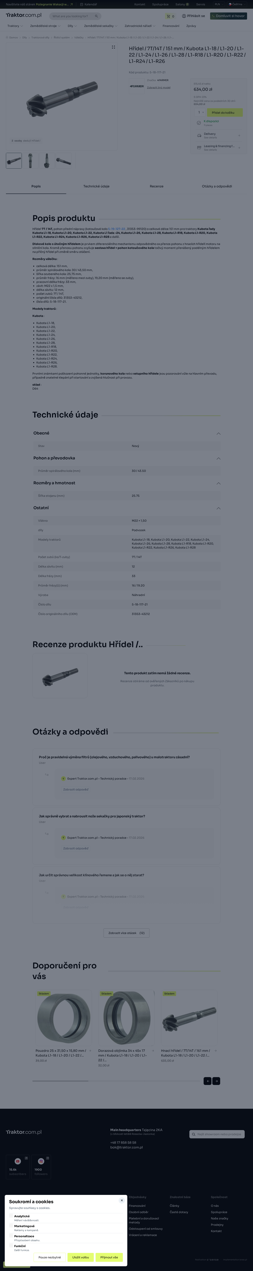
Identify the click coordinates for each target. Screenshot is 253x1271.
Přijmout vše (109, 1257)
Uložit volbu (80, 1257)
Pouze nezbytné (50, 1257)
